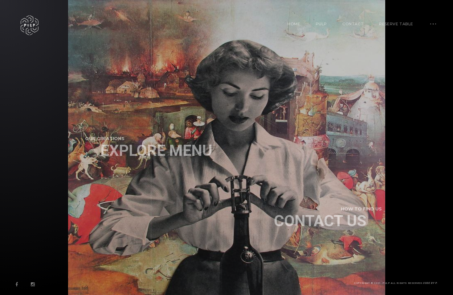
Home (294, 24)
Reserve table (396, 24)
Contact (353, 24)
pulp (321, 24)
